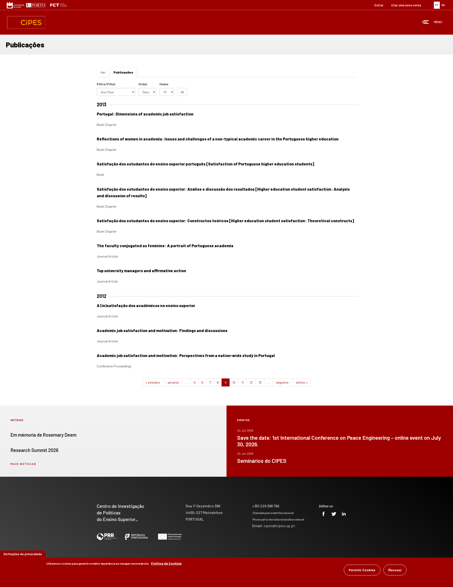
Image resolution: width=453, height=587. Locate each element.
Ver (103, 72)
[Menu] (425, 22)
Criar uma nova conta (406, 5)
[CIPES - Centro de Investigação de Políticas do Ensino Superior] (26, 22)
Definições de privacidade (23, 554)
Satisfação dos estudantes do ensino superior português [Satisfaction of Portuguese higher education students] (205, 163)
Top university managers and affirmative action (141, 270)
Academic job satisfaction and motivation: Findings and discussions (162, 330)
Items (163, 84)
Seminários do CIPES (261, 460)
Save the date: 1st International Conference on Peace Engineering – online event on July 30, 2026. (339, 440)
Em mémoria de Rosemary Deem (43, 435)
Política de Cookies (166, 563)
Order (142, 84)
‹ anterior (172, 382)
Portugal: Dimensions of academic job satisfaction (145, 113)
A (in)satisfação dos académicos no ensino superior (146, 305)
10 (233, 382)
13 (260, 382)
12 (251, 382)
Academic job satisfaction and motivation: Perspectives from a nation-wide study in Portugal (186, 355)
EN (443, 5)
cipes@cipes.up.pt (279, 525)
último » (302, 382)
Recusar (395, 570)
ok (182, 92)
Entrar (378, 5)
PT (437, 5)
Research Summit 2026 (35, 450)
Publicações (125, 73)
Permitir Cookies (362, 570)
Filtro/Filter (106, 84)
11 (242, 382)
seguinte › (283, 382)
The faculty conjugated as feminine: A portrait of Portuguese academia (165, 245)
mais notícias (23, 463)
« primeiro (153, 382)
